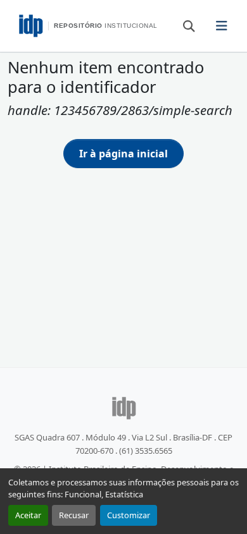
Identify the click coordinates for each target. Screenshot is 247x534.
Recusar (74, 515)
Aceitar (28, 515)
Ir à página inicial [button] (123, 154)
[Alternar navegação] (221, 26)
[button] (183, 25)
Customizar (128, 515)
